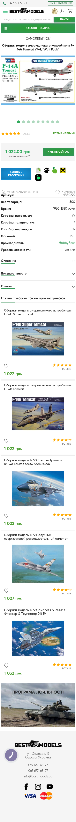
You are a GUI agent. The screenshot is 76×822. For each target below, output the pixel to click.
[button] (18, 121)
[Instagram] (38, 786)
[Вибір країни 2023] (54, 13)
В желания (68, 192)
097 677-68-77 (38, 765)
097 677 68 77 (18, 3)
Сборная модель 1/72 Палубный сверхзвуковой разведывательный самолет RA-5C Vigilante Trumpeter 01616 (36, 539)
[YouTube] (50, 786)
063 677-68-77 (38, 771)
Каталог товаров (38, 28)
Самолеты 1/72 (37, 38)
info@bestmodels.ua (38, 776)
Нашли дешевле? (18, 156)
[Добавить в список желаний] (6, 366)
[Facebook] (26, 786)
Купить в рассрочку (16, 174)
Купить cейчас (58, 152)
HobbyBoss (67, 243)
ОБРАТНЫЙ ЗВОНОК (60, 3)
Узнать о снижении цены (22, 192)
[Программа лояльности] (38, 726)
